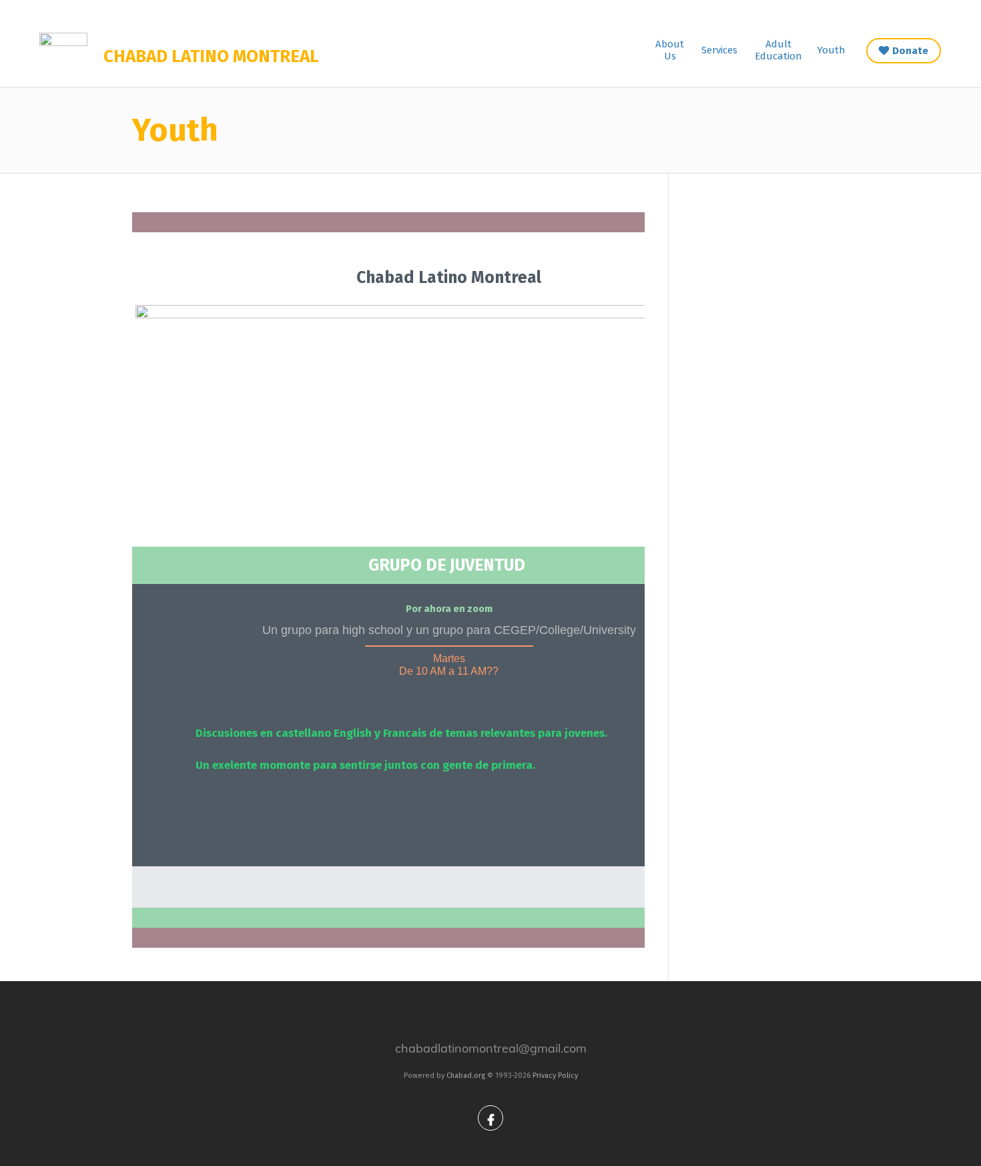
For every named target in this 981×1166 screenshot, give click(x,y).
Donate (910, 51)
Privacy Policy (555, 1075)
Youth (831, 50)
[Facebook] (490, 1118)
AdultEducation (778, 50)
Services (719, 50)
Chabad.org (465, 1075)
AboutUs (669, 50)
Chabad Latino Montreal (211, 56)
